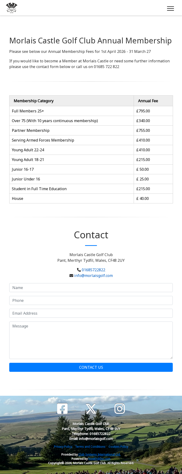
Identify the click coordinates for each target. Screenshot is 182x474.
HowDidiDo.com (99, 459)
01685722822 (93, 269)
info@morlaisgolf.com (93, 275)
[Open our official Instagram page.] (119, 409)
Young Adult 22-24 (28, 149)
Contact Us (91, 367)
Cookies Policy (118, 447)
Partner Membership (31, 130)
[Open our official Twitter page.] (91, 409)
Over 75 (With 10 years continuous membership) (55, 120)
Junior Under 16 (26, 179)
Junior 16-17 (23, 169)
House (17, 198)
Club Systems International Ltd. (99, 454)
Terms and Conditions (90, 447)
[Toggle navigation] (170, 8)
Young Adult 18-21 (28, 159)
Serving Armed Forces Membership (43, 140)
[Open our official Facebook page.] (62, 409)
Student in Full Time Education (39, 188)
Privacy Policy (63, 447)
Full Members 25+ (28, 111)
